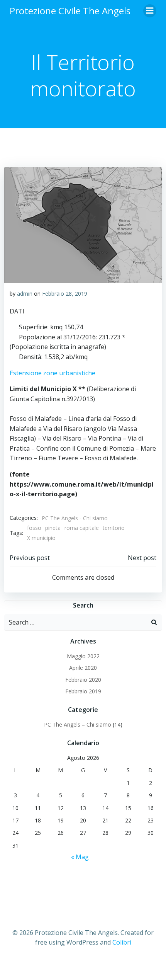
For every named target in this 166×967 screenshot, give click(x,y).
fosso (34, 527)
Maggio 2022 (83, 656)
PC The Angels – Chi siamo (77, 724)
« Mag (80, 857)
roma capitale (81, 527)
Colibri (121, 942)
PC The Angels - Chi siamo (75, 518)
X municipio (41, 537)
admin (24, 293)
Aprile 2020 (83, 667)
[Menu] (149, 10)
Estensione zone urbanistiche (52, 373)
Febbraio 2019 (83, 691)
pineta (53, 527)
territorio (114, 527)
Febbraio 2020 (83, 679)
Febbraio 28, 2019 (64, 293)
